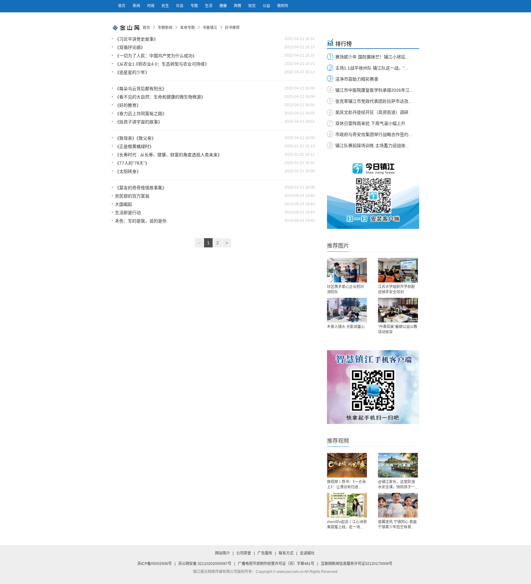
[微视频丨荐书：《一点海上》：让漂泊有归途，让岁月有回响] (347, 465)
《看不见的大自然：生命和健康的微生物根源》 (160, 96)
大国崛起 (123, 204)
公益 (267, 6)
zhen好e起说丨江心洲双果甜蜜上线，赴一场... (347, 524)
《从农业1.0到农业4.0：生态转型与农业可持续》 (162, 64)
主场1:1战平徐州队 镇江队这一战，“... (371, 68)
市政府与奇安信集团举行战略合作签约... (373, 134)
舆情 (238, 6)
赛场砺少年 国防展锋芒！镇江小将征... (372, 56)
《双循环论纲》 (130, 47)
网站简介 (222, 553)
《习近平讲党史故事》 (136, 39)
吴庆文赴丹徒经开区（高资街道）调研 (371, 112)
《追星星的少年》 (132, 72)
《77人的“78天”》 (132, 163)
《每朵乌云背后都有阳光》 (141, 88)
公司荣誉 (243, 553)
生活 (209, 6)
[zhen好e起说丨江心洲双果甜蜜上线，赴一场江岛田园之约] (347, 505)
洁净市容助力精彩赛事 (356, 79)
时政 (151, 6)
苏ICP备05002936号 (154, 564)
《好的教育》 (128, 105)
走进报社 (307, 553)
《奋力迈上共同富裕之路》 (141, 113)
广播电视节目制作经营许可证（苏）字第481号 (276, 564)
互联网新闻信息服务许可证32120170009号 (356, 564)
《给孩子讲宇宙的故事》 (138, 121)
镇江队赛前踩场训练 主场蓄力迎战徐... (372, 145)
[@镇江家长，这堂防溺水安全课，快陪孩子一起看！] (398, 465)
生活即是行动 (128, 212)
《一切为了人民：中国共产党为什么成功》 (156, 55)
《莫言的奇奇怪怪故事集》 (141, 187)
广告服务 (265, 553)
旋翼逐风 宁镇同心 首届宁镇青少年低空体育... (397, 524)
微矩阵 (282, 6)
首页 (121, 6)
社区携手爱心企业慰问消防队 (345, 289)
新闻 (137, 6)
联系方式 (286, 553)
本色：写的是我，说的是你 (141, 220)
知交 (252, 6)
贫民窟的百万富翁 (132, 196)
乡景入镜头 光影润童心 (346, 327)
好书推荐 (232, 28)
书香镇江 (210, 28)
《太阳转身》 (128, 171)
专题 (195, 6)
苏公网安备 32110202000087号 (204, 564)
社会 (180, 6)
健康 (223, 6)
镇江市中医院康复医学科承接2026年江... (374, 90)
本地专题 (187, 28)
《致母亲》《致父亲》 (135, 138)
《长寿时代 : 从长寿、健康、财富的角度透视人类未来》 (168, 154)
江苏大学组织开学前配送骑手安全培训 (396, 289)
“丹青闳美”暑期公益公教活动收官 (397, 329)
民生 (166, 6)
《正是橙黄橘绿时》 (134, 146)
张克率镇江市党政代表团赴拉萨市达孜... (373, 101)
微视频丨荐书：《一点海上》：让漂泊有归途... (346, 484)
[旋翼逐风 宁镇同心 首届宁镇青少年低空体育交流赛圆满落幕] (398, 505)
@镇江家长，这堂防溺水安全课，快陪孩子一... (398, 484)
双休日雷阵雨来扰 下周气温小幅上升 (370, 123)
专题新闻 (165, 28)
